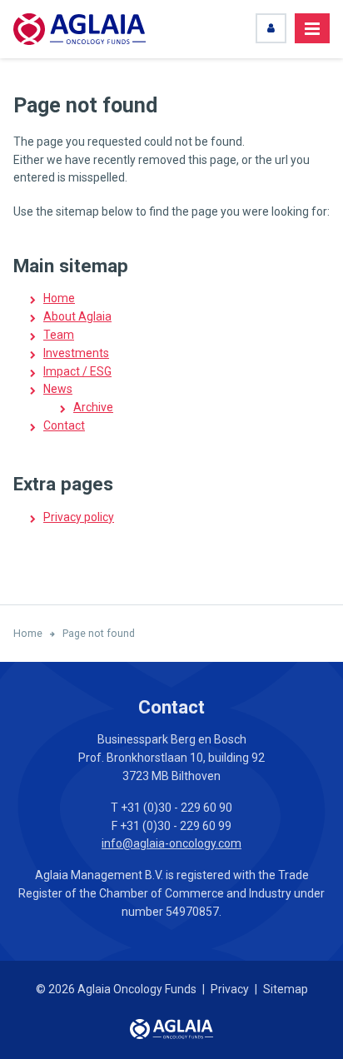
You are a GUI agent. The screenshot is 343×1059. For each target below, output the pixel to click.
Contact (64, 425)
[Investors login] (271, 28)
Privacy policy (78, 517)
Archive (93, 407)
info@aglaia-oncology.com (171, 843)
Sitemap (285, 989)
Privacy (230, 989)
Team (58, 334)
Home (59, 298)
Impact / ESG (77, 371)
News (57, 388)
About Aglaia (77, 316)
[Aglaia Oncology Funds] (79, 29)
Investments (76, 353)
